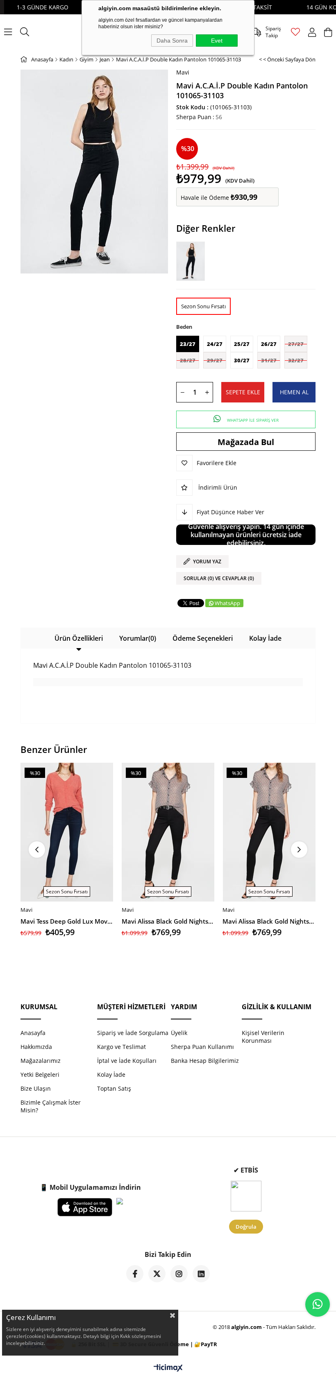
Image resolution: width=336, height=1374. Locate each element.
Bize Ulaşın (35, 1088)
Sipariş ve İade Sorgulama (132, 1033)
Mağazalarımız (40, 1060)
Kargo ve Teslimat (121, 1047)
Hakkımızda (36, 1047)
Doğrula (246, 1226)
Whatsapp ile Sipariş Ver (252, 420)
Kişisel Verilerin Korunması (263, 1036)
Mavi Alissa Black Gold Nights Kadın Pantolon (168, 921)
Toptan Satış (114, 1088)
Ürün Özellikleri (78, 638)
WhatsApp (227, 603)
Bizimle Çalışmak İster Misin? (50, 1106)
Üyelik (179, 1033)
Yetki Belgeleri (39, 1074)
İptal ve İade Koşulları (127, 1060)
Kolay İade (265, 638)
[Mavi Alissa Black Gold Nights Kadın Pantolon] (168, 832)
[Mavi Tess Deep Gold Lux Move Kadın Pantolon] (67, 832)
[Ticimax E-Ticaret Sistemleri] (168, 1368)
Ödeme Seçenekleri (203, 638)
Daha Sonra (172, 40)
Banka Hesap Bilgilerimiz (205, 1060)
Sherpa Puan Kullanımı (202, 1047)
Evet (216, 40)
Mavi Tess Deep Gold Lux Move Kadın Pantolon (67, 921)
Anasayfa (32, 1033)
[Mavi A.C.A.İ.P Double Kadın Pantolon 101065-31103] (192, 261)
